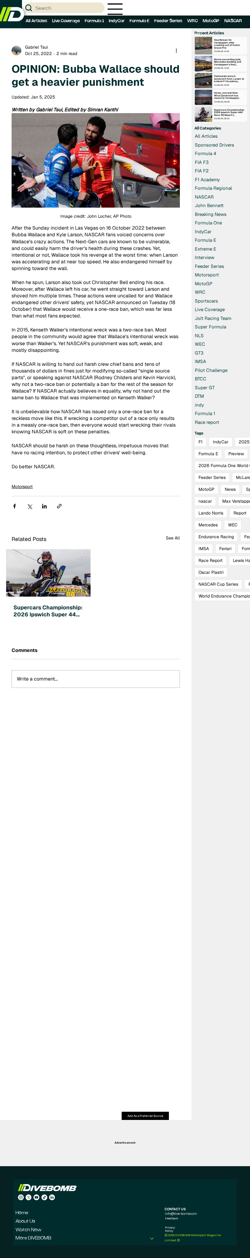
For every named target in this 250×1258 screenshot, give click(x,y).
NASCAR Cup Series (218, 584)
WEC (233, 525)
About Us (25, 1221)
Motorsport (22, 486)
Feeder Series (212, 477)
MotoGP (206, 489)
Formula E (208, 453)
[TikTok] (44, 1197)
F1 (200, 442)
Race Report (210, 560)
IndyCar (220, 442)
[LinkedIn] (52, 1197)
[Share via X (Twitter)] (29, 506)
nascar (205, 501)
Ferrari (225, 548)
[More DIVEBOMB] (152, 1238)
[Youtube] (36, 1197)
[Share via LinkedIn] (44, 506)
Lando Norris (210, 513)
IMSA (203, 548)
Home (22, 1213)
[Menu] (115, 9)
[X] (28, 1197)
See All (173, 538)
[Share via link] (59, 506)
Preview (236, 453)
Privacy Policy (170, 1229)
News (230, 489)
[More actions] (176, 50)
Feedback (171, 1218)
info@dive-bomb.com (181, 1213)
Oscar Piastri (210, 572)
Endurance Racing (216, 536)
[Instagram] (21, 1197)
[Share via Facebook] (14, 506)
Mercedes (208, 525)
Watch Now (28, 1230)
